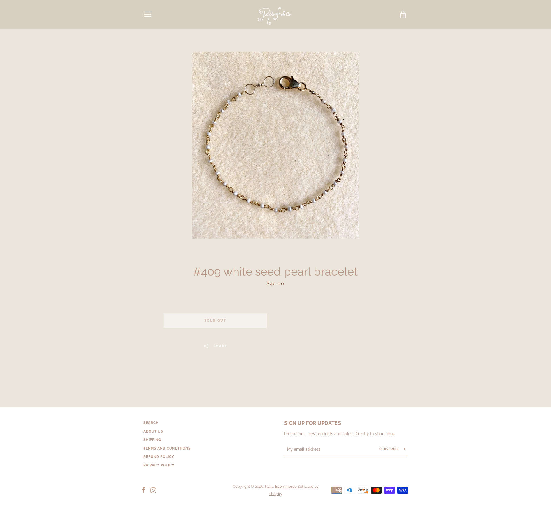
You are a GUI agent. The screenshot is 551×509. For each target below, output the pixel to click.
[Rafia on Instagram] (153, 490)
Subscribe (389, 449)
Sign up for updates (312, 423)
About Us (153, 431)
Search (151, 423)
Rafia (269, 486)
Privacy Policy (158, 465)
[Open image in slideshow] (275, 145)
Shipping (152, 440)
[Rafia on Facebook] (143, 490)
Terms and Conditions (167, 448)
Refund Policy (158, 457)
